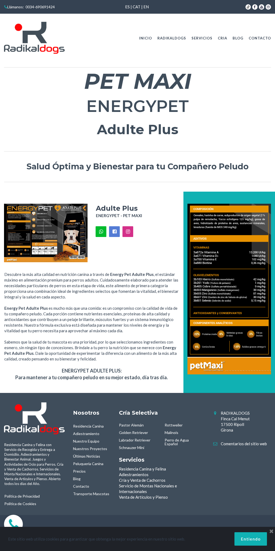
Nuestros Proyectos (90, 448)
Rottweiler (174, 425)
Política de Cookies (20, 503)
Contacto (81, 486)
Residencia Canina (88, 426)
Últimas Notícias (86, 456)
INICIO (145, 38)
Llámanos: (14, 7)
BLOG (238, 38)
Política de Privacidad (22, 496)
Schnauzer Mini (131, 447)
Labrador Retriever (134, 440)
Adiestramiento (86, 433)
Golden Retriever (133, 432)
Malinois (171, 432)
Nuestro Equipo (86, 441)
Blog (77, 478)
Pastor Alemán (131, 425)
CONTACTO (260, 38)
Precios (79, 471)
